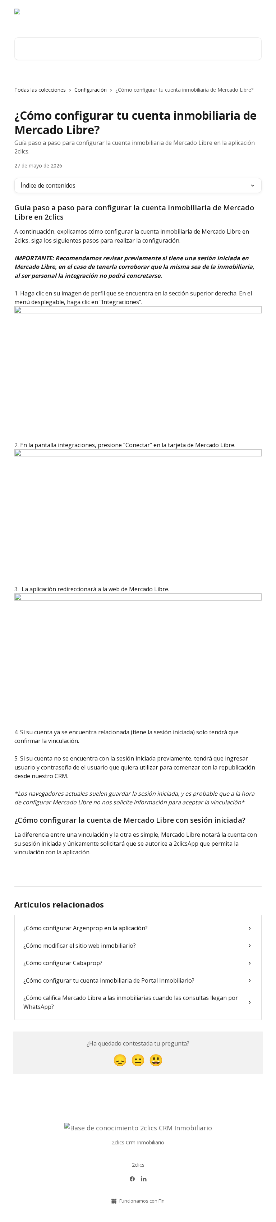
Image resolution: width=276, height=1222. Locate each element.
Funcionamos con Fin (142, 1201)
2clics (138, 1164)
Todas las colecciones (40, 89)
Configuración (90, 89)
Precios (248, 14)
